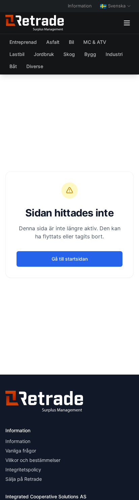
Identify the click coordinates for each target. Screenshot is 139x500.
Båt (13, 66)
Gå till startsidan (70, 259)
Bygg (90, 54)
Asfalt (52, 42)
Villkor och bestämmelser (32, 460)
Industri (114, 54)
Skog (69, 54)
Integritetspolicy (23, 469)
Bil (71, 42)
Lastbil (16, 54)
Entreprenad (23, 42)
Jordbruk (44, 54)
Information (80, 5)
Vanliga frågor (20, 450)
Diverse (34, 66)
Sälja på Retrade (23, 479)
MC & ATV (94, 42)
